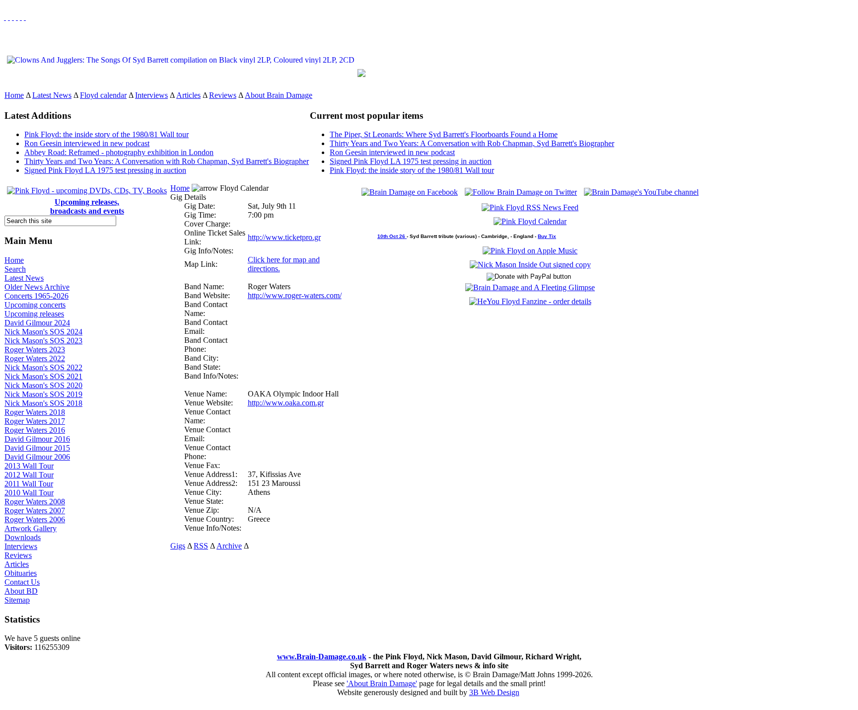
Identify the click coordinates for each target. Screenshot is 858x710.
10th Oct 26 (392, 236)
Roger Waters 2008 (34, 501)
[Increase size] (17, 17)
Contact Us (22, 582)
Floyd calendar (103, 95)
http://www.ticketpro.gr (284, 237)
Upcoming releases (34, 314)
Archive (229, 546)
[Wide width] (9, 17)
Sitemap (17, 600)
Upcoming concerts (35, 305)
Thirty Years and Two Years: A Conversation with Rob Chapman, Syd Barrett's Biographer (166, 161)
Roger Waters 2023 (34, 349)
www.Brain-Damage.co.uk (321, 656)
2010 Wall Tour (29, 492)
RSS (201, 546)
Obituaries (20, 573)
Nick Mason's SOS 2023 (43, 340)
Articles (188, 95)
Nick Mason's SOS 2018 (43, 403)
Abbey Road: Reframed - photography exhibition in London (119, 152)
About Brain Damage (278, 95)
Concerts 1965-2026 (36, 296)
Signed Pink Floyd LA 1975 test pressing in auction (105, 170)
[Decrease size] (25, 17)
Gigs (177, 546)
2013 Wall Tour (29, 466)
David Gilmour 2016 (37, 439)
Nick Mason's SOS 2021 (43, 376)
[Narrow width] (13, 17)
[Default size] (21, 17)
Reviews (222, 95)
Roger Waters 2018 (34, 412)
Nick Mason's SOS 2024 (43, 331)
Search (15, 269)
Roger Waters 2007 (34, 510)
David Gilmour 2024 (37, 322)
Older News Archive (37, 287)
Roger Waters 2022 (34, 358)
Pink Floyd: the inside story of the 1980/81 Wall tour (106, 134)
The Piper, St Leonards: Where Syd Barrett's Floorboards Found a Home (444, 134)
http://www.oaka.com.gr (286, 402)
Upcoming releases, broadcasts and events (87, 206)
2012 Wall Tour (29, 475)
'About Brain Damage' (382, 683)
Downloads (22, 537)
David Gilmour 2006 (37, 457)
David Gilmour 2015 (37, 448)
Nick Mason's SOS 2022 (43, 367)
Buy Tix (547, 236)
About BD (21, 591)
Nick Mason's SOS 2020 (43, 385)
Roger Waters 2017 (34, 421)
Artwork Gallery (30, 528)
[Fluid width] (5, 17)
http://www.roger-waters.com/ (295, 295)
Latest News (52, 95)
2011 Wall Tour (28, 483)
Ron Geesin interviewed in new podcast (86, 143)
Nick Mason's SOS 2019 (43, 394)
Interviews (151, 95)
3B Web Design (494, 692)
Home (14, 95)
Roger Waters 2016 (34, 430)
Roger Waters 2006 (34, 519)
